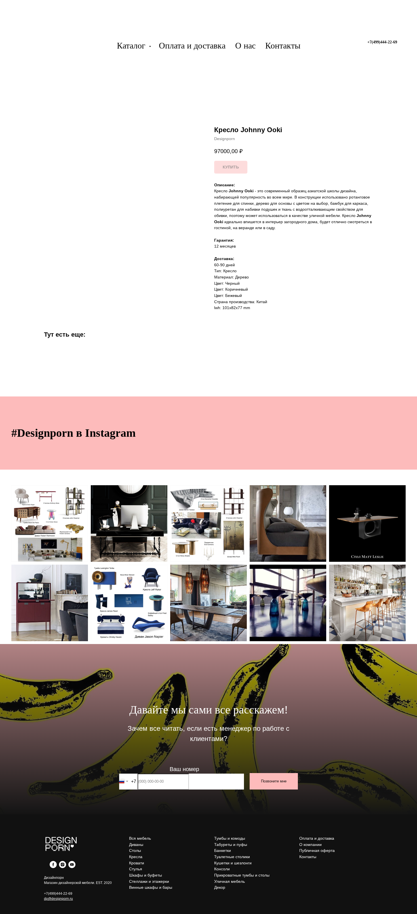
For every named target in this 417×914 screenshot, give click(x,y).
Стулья (135, 869)
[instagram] (62, 866)
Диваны (136, 844)
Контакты (282, 45)
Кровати (136, 863)
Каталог (132, 45)
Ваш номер (184, 769)
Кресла (135, 856)
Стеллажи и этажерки (149, 881)
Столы (135, 850)
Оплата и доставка (192, 45)
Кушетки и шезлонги (233, 863)
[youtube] (71, 866)
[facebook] (53, 866)
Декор (219, 887)
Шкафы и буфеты (145, 875)
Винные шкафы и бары (150, 887)
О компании (310, 844)
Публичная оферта (317, 850)
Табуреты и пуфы (230, 844)
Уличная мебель (229, 881)
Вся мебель (140, 838)
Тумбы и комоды (229, 838)
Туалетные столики (232, 856)
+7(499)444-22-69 (58, 894)
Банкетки (222, 850)
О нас (245, 45)
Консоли (222, 869)
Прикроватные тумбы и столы (241, 875)
